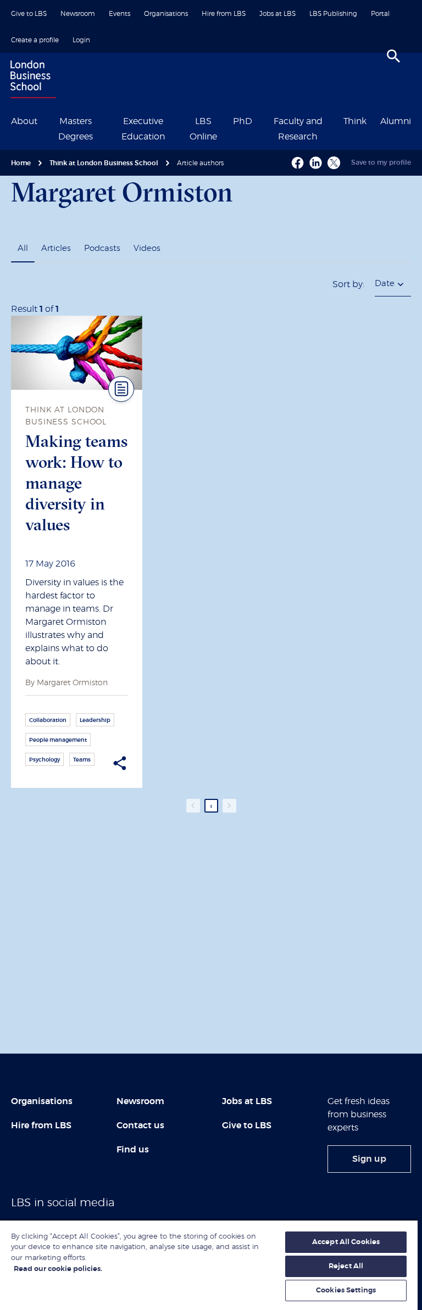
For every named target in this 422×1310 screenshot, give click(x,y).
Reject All (346, 1266)
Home (21, 163)
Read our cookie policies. (58, 1269)
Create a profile (35, 40)
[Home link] (30, 80)
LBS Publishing (333, 13)
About (24, 121)
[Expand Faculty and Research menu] (336, 120)
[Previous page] (193, 806)
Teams (82, 760)
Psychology (44, 760)
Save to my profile (381, 162)
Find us (132, 1149)
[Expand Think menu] (373, 120)
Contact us (140, 1125)
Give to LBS (29, 13)
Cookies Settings (346, 1290)
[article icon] (121, 389)
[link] (369, 1159)
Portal (380, 13)
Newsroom (77, 13)
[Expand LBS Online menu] (226, 120)
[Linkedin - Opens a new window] (315, 163)
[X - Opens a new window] (333, 163)
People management (58, 740)
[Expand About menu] (44, 120)
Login (81, 40)
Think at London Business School (103, 163)
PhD (242, 121)
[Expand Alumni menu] (417, 120)
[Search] (393, 56)
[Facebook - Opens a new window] (297, 163)
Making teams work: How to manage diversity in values (76, 483)
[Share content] (120, 763)
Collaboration (47, 720)
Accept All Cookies (346, 1242)
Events (119, 13)
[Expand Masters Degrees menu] (106, 120)
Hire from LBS (224, 13)
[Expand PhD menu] (259, 120)
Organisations (166, 13)
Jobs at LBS (277, 13)
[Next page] (229, 806)
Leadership (95, 720)
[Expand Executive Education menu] (180, 120)
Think (355, 121)
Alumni (395, 121)
